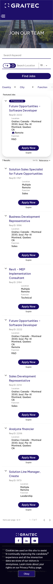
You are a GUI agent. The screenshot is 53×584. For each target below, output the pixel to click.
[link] (26, 127)
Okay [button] (26, 573)
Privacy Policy (27, 567)
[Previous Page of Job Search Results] (44, 520)
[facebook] (18, 540)
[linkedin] (26, 540)
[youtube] (34, 540)
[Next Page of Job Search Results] (50, 520)
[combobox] (25, 55)
